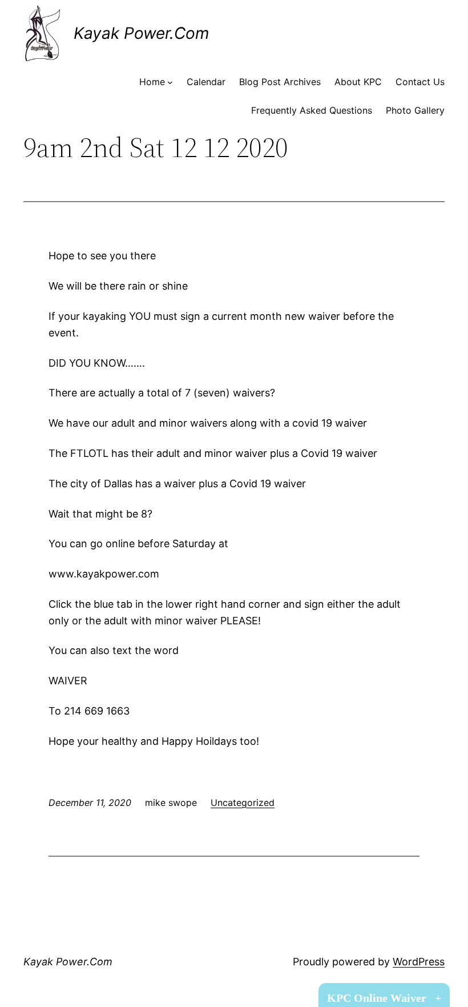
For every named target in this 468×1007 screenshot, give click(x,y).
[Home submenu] (170, 82)
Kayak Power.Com (141, 33)
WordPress (419, 962)
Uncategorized (243, 802)
